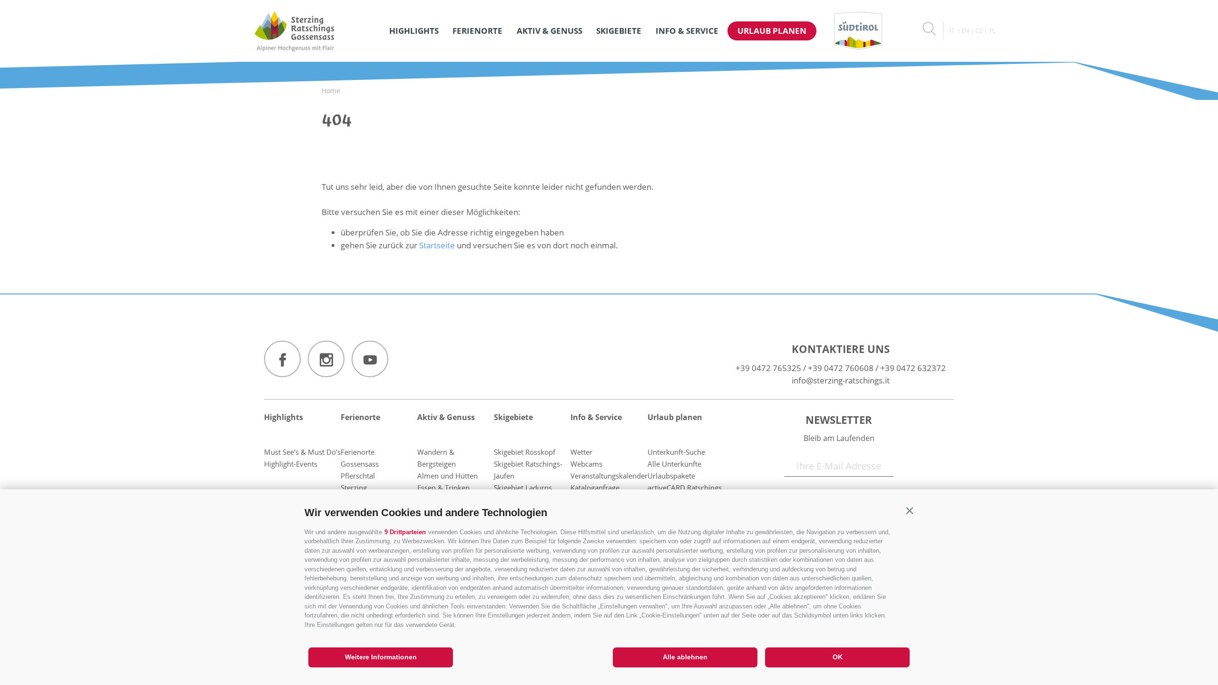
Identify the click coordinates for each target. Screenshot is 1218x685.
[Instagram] (326, 359)
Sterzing (354, 487)
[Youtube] (370, 359)
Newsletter (838, 419)
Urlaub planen (771, 30)
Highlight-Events (290, 464)
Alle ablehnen (685, 657)
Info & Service (687, 30)
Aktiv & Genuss (549, 30)
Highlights (414, 30)
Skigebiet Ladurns (523, 487)
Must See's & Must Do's (302, 452)
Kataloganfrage (594, 487)
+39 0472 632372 (913, 367)
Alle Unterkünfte (674, 464)
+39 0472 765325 (768, 367)
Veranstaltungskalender (609, 475)
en (965, 31)
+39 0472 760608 (841, 367)
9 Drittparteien (405, 532)
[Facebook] (282, 359)
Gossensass (360, 464)
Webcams (586, 464)
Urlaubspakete (671, 475)
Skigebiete (618, 30)
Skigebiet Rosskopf (524, 452)
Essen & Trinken (443, 487)
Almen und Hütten (447, 475)
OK (838, 657)
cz (978, 31)
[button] (909, 511)
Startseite (437, 245)
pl (992, 31)
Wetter (581, 452)
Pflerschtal (358, 475)
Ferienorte (477, 30)
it (952, 31)
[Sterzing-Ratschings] (294, 31)
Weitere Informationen (381, 657)
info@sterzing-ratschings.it (841, 380)
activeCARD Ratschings (685, 487)
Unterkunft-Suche (676, 452)
